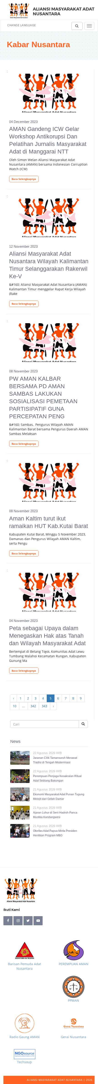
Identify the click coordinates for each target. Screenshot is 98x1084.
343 (44, 706)
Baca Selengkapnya (24, 179)
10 (14, 706)
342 (33, 706)
